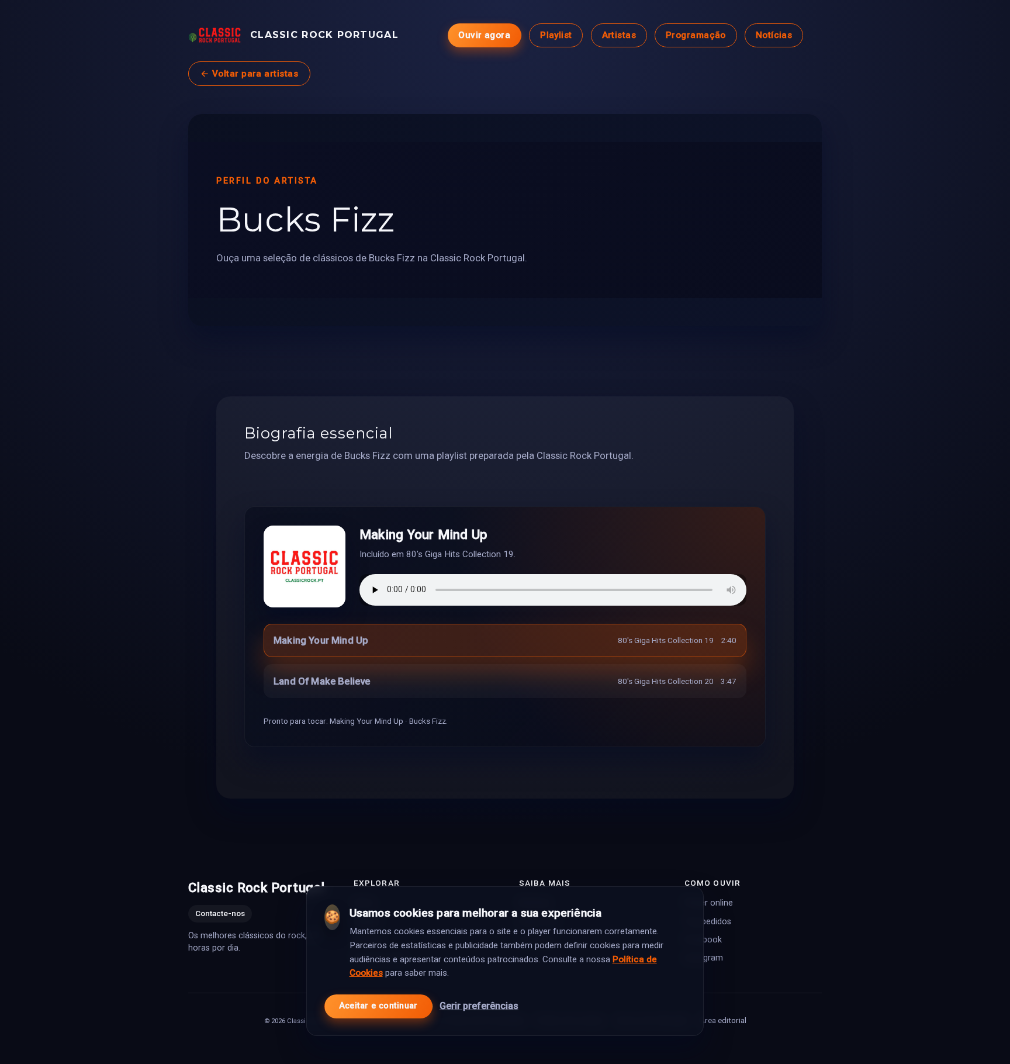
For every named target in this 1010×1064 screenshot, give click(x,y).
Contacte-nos (220, 913)
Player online (708, 903)
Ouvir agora (484, 35)
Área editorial (723, 1020)
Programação (696, 35)
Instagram (703, 958)
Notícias (774, 35)
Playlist (556, 35)
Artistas (619, 35)
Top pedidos (707, 922)
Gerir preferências (479, 1005)
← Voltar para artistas (249, 73)
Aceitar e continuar (378, 1006)
